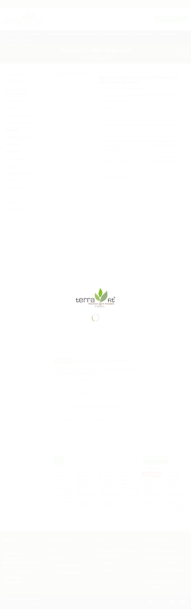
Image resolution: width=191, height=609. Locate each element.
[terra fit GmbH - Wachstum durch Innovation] (95, 297)
